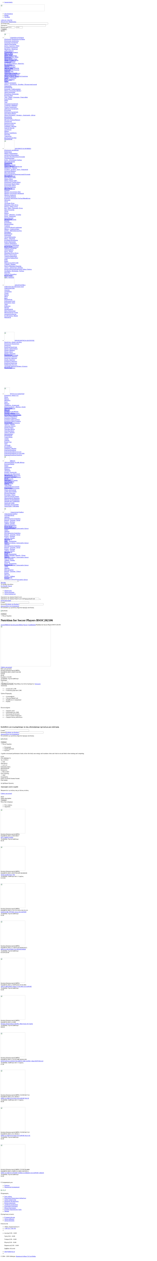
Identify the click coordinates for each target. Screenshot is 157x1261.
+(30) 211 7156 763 (6, 20)
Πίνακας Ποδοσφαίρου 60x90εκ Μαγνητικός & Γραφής (17, 1024)
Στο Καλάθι (4, 586)
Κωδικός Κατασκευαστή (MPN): (10, 670)
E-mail (3, 602)
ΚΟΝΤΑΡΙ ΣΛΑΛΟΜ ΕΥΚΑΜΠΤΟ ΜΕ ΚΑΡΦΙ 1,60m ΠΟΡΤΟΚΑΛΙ (22, 1061)
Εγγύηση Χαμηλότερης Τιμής (13, 1209)
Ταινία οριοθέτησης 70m (8, 874)
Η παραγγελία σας (9, 1217)
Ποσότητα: (4, 680)
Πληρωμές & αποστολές (11, 1201)
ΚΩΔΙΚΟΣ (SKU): (6, 672)
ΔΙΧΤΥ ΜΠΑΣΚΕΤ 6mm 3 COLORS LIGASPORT (16, 986)
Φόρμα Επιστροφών (10, 1208)
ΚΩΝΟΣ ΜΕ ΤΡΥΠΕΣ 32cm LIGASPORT (13, 912)
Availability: (4, 678)
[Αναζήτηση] (18, 581)
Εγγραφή (8, 600)
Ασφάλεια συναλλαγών (11, 1204)
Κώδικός (3, 604)
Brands (6, 15)
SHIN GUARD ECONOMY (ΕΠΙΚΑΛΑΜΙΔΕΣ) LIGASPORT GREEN (22, 1173)
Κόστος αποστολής (9, 1203)
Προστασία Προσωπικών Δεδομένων (15, 1198)
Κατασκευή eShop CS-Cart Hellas (26, 1256)
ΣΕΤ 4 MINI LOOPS (7, 837)
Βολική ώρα (4, 27)
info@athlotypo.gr (9, 1251)
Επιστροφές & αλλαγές (11, 1206)
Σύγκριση (38, 684)
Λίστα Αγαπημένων (10, 594)
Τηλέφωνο (4, 25)
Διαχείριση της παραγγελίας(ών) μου (11, 598)
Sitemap (6, 1211)
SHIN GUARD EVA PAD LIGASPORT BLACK (15, 1135)
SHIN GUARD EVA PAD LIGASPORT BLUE (15, 1098)
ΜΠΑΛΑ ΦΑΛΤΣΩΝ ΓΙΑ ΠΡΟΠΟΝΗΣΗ (13, 949)
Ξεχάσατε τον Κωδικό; (12, 604)
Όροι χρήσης (8, 1196)
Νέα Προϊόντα (8, 14)
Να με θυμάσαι (7, 616)
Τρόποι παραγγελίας (10, 1200)
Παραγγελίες (8, 590)
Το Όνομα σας (5, 23)
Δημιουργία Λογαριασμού (11, 1187)
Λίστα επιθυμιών (9, 1219)
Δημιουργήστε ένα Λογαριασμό (10, 606)
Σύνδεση (3, 600)
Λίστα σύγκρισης (9, 592)
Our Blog (7, 17)
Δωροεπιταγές (8, 2)
